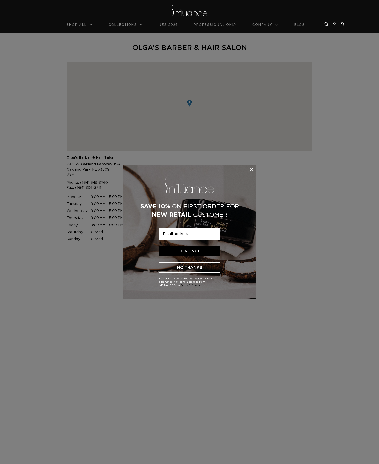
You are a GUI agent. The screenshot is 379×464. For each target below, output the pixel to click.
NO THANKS (189, 267)
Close (251, 169)
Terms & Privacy (190, 285)
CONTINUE (189, 251)
